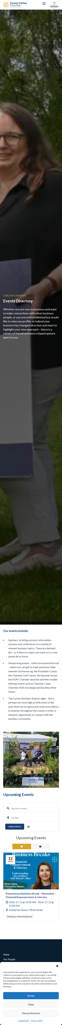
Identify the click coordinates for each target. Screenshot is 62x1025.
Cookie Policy (23, 1020)
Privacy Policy (37, 1020)
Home (6, 954)
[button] (57, 966)
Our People (9, 959)
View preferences (31, 1013)
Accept (31, 995)
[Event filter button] (28, 827)
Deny (31, 1004)
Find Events (14, 826)
